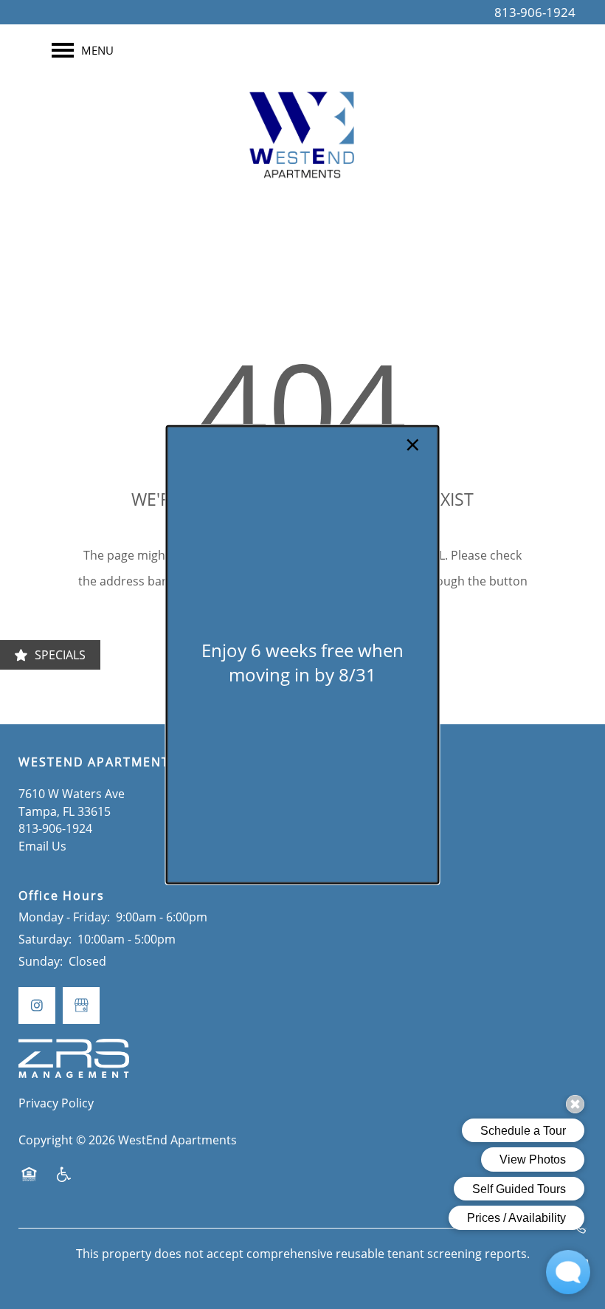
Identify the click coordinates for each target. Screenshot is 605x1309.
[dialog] (303, 654)
